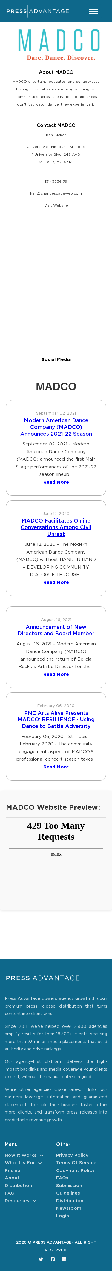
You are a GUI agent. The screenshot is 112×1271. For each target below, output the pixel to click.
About (12, 1178)
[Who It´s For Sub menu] (40, 1163)
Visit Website (56, 205)
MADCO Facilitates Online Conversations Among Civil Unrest (56, 528)
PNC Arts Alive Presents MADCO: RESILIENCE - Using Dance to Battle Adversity (56, 720)
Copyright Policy (75, 1170)
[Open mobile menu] (93, 11)
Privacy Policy (72, 1155)
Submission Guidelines (69, 1189)
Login (62, 1216)
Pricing (12, 1170)
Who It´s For (20, 1163)
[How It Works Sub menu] (41, 1155)
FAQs (62, 1178)
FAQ (10, 1193)
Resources (17, 1201)
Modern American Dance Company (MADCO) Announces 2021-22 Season (56, 427)
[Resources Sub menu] (34, 1201)
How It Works (20, 1155)
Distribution (18, 1186)
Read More (56, 482)
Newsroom (68, 1208)
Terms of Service (76, 1163)
